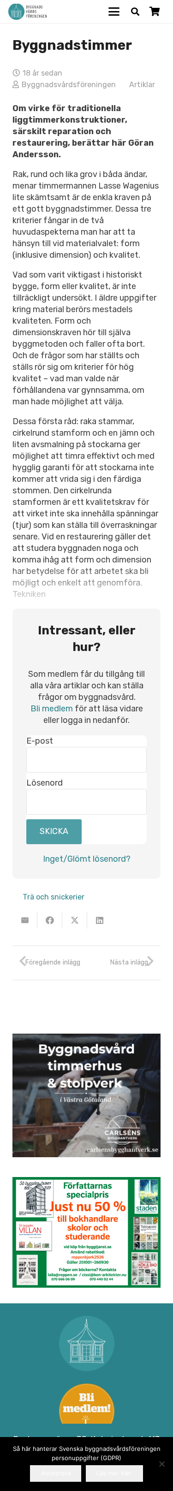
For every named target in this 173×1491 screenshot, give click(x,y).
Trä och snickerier (53, 897)
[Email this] (24, 920)
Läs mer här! (114, 1473)
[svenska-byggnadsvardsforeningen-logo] (27, 12)
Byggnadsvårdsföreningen (69, 84)
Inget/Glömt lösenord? (87, 859)
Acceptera (56, 1473)
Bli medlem (51, 709)
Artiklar (142, 84)
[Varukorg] (154, 11)
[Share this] (49, 920)
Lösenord (44, 783)
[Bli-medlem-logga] (86, 1411)
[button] (114, 11)
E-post (39, 741)
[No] (161, 1463)
